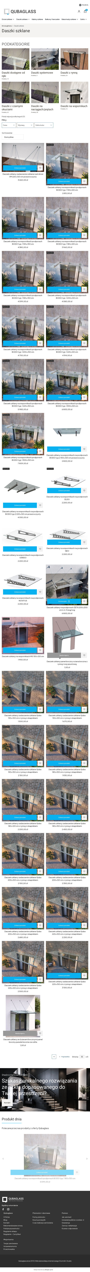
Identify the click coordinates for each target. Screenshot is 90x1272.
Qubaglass (22, 1261)
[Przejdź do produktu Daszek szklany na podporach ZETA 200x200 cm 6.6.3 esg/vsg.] (67, 585)
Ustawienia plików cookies (72, 1220)
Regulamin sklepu (10, 1231)
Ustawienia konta (10, 1246)
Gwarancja (66, 1223)
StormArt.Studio (65, 1261)
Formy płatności (39, 1217)
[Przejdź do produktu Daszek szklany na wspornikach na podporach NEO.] (67, 533)
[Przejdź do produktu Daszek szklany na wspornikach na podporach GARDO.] (23, 537)
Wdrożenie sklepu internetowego (47, 1261)
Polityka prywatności (11, 1228)
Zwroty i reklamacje (69, 1225)
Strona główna (7, 26)
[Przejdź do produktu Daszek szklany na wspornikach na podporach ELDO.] (67, 481)
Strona (75, 1057)
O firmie (7, 1217)
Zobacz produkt (20, 168)
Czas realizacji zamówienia (43, 1223)
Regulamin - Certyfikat (12, 1234)
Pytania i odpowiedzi (70, 1228)
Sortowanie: (7, 133)
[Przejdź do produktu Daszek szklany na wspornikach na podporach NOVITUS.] (23, 580)
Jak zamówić (66, 1217)
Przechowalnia (9, 1249)
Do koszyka (62, 601)
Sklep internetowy (42, 1269)
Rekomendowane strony (13, 1225)
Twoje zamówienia (11, 1243)
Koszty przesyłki (39, 1220)
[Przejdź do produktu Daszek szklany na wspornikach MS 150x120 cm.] (23, 635)
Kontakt (7, 1103)
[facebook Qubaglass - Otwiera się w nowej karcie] (3, 1210)
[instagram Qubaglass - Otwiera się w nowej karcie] (8, 1210)
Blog (5, 1220)
